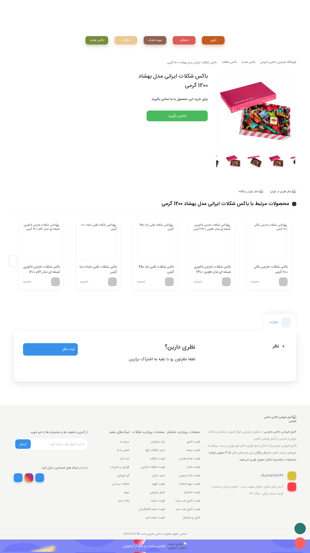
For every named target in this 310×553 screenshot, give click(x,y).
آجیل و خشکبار (191, 517)
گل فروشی (123, 475)
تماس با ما (123, 450)
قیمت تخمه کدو (155, 517)
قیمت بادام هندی (189, 458)
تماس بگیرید (177, 116)
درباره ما (124, 441)
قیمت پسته (193, 450)
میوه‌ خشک (155, 40)
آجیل (213, 40)
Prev (219, 161)
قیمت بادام (193, 467)
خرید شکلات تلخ (155, 450)
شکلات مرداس (120, 484)
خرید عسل (158, 475)
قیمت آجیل (193, 441)
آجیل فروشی (157, 492)
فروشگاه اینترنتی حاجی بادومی (278, 62)
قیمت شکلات (157, 458)
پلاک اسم (123, 500)
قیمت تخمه (158, 500)
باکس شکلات (229, 62)
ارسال (23, 444)
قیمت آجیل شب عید (188, 509)
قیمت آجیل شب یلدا (187, 500)
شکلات (126, 40)
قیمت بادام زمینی (189, 475)
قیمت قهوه (158, 484)
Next (292, 161)
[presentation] (14, 261)
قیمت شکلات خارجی (153, 467)
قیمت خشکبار (192, 492)
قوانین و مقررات (119, 467)
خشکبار (184, 40)
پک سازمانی (158, 441)
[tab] (280, 322)
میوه (126, 492)
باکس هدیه (97, 40)
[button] (50, 349)
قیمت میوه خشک (189, 484)
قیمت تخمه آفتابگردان (152, 509)
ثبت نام (124, 458)
